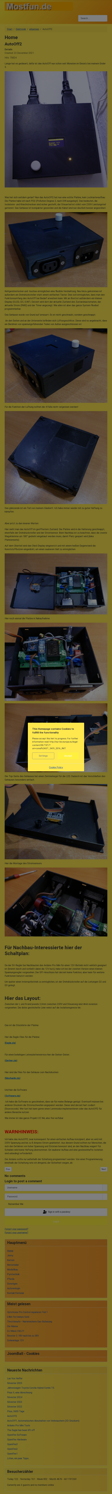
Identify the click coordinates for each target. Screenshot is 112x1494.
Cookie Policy (56, 767)
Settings (43, 755)
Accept (68, 755)
